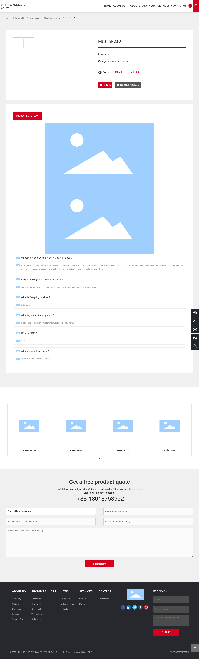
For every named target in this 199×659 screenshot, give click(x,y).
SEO (90, 652)
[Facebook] (123, 607)
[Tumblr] (140, 607)
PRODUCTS (18, 18)
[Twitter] (134, 607)
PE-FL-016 (76, 450)
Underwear (169, 450)
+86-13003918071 (128, 72)
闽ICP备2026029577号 (179, 652)
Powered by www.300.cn (76, 652)
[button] (99, 458)
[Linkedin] (129, 607)
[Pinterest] (146, 607)
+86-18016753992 (100, 498)
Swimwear (34, 18)
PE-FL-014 (122, 450)
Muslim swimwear (52, 18)
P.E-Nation (29, 450)
